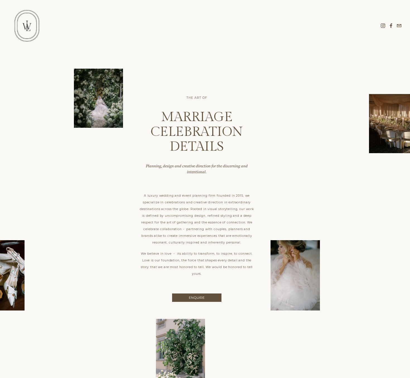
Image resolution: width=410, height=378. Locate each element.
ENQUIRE (197, 298)
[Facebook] (391, 25)
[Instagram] (383, 25)
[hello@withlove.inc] (399, 25)
